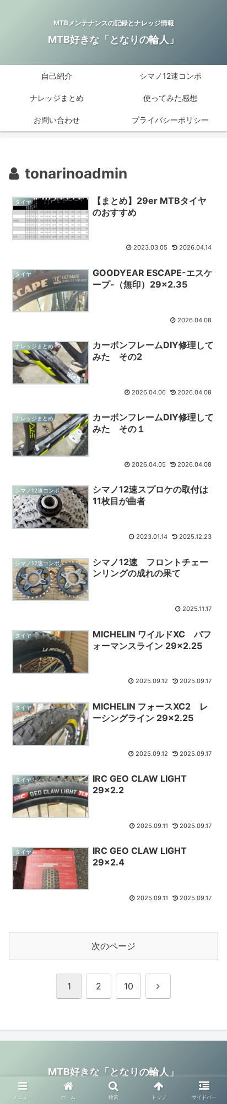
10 (128, 986)
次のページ (113, 945)
